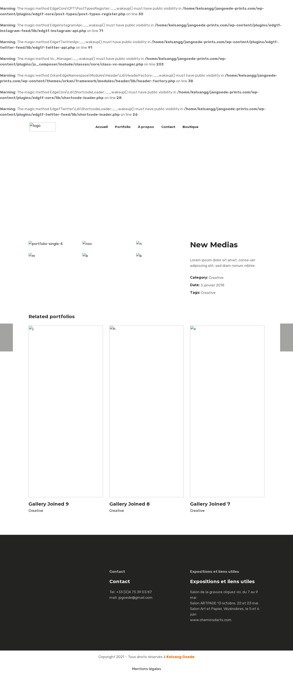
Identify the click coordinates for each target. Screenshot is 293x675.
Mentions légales (146, 669)
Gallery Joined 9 (49, 504)
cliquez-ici (232, 592)
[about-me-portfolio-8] (106, 255)
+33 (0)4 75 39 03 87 (134, 592)
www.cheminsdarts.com (210, 620)
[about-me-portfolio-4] (52, 255)
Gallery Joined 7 (210, 504)
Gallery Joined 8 (129, 504)
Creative (216, 277)
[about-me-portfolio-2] (160, 255)
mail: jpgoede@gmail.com (131, 597)
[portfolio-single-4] (52, 243)
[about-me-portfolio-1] (160, 243)
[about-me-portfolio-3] (106, 243)
